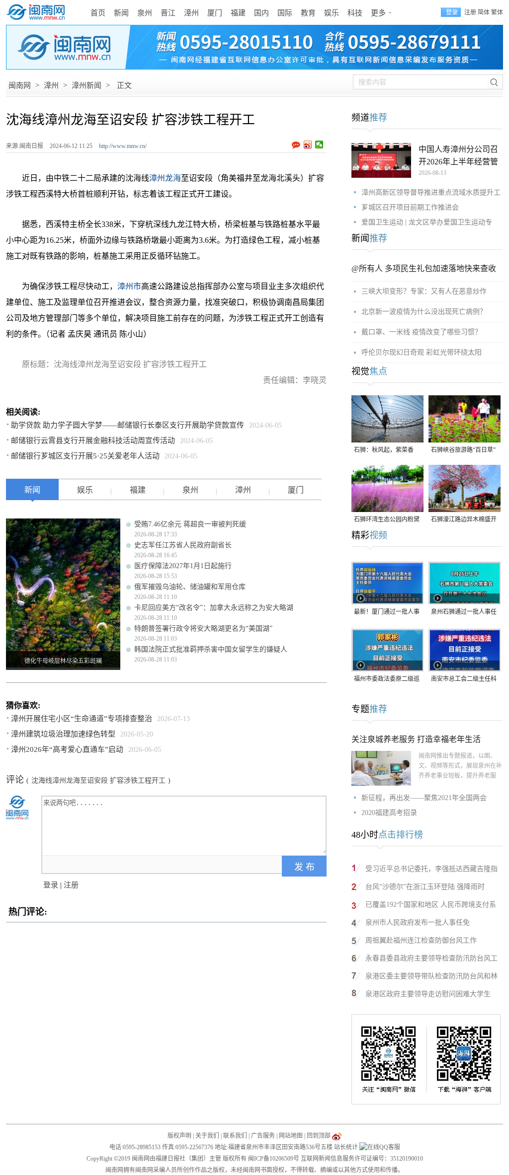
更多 (378, 13)
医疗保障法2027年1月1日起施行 (183, 566)
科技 (354, 13)
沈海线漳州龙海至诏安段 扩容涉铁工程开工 (98, 780)
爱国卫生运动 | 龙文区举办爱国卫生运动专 (426, 222)
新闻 (121, 13)
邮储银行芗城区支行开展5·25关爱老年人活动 (85, 456)
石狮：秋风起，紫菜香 (384, 449)
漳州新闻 (86, 85)
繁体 (497, 12)
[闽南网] (38, 12)
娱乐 (331, 13)
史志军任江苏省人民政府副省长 (183, 545)
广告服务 (263, 1135)
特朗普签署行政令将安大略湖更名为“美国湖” (203, 628)
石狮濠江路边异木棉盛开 (464, 519)
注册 (470, 12)
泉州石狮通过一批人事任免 (464, 612)
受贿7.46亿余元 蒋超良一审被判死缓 (190, 524)
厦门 (214, 13)
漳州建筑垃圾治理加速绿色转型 (63, 734)
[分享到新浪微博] (308, 144)
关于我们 (207, 1135)
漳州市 (129, 286)
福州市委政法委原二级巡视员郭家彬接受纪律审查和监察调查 (387, 679)
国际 (284, 13)
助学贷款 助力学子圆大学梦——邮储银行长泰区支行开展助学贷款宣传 (127, 425)
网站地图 (291, 1135)
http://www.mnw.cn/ (123, 146)
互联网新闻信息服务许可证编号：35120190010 (362, 1158)
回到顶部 (319, 1135)
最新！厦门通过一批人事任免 (387, 612)
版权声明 (179, 1135)
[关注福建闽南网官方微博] (336, 1135)
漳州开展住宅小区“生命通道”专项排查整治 (81, 719)
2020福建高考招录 (389, 812)
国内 (261, 13)
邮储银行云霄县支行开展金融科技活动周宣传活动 (93, 440)
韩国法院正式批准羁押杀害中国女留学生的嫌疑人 (210, 649)
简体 (484, 12)
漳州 (191, 13)
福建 (238, 13)
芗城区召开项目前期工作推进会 (410, 207)
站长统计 (346, 1147)
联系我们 (235, 1135)
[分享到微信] (319, 144)
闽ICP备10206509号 (273, 1158)
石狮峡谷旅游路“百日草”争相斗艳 (463, 450)
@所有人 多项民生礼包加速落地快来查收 (423, 268)
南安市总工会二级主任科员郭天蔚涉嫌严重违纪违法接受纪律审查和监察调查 (464, 679)
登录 (50, 885)
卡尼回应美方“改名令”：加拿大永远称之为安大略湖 (213, 607)
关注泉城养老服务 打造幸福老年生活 (416, 739)
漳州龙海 (165, 178)
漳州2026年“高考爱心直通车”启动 (67, 749)
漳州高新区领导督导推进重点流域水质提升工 (431, 192)
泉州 (144, 13)
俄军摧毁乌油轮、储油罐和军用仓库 (190, 586)
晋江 (168, 13)
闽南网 (19, 85)
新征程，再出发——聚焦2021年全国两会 (424, 798)
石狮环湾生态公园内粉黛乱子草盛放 (387, 520)
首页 (97, 13)
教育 (308, 13)
